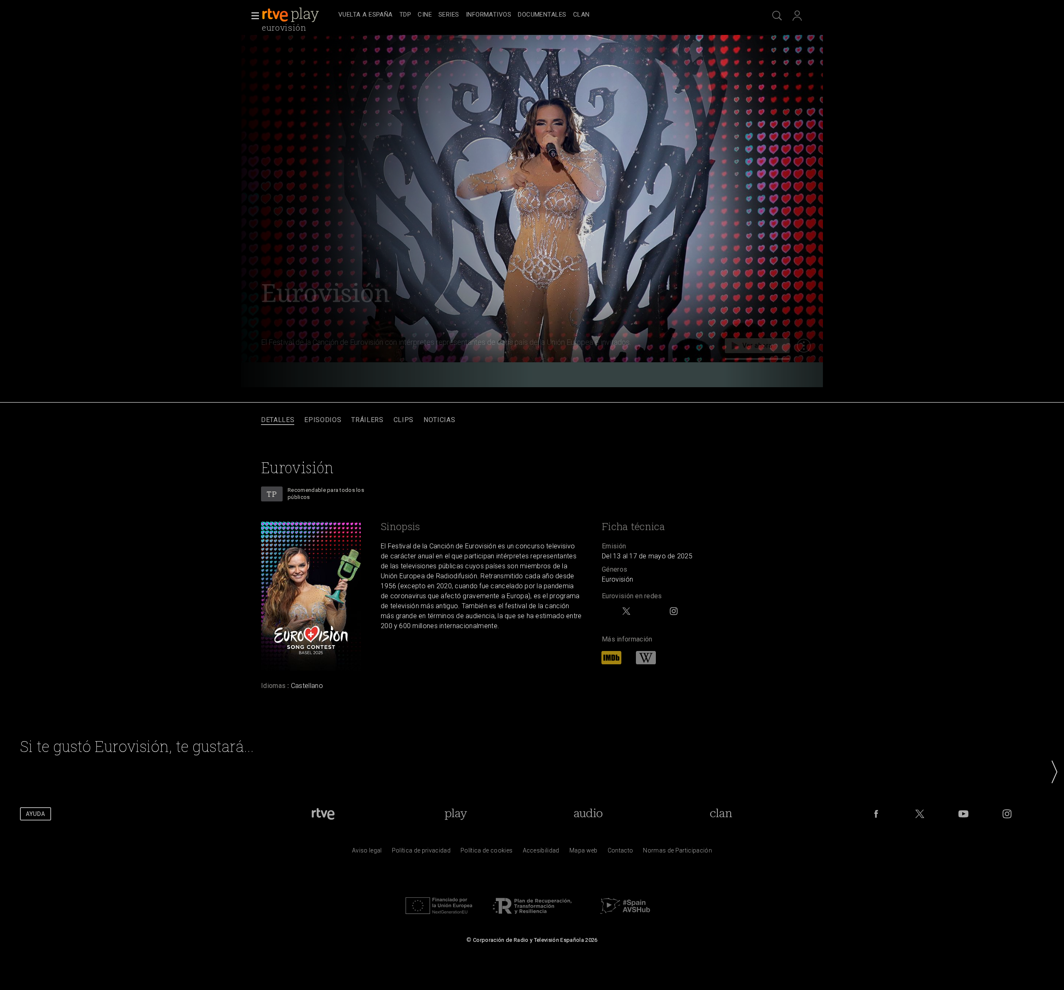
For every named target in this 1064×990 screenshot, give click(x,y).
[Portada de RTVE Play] (291, 15)
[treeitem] (365, 15)
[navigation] (541, 15)
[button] (253, 16)
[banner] (298, 15)
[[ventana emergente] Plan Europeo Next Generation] (438, 916)
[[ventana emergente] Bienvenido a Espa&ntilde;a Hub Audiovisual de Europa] (625, 916)
